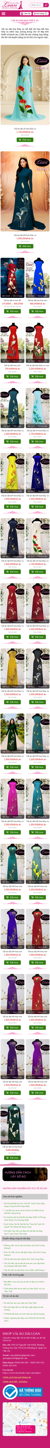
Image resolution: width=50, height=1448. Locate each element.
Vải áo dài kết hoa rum (12, 886)
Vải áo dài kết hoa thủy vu (25, 235)
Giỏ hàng (41, 13)
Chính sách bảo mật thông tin (17, 1377)
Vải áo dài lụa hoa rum (37, 300)
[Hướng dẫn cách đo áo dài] (25, 1180)
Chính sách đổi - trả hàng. (15, 1381)
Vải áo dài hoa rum (12, 365)
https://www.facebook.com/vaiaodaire (22, 1372)
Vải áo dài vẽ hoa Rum (12, 1147)
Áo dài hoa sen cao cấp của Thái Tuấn (20, 1303)
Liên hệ (27, 13)
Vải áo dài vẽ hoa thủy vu (25, 129)
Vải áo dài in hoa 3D (12, 300)
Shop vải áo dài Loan (21, 1334)
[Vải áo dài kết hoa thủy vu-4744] (25, 191)
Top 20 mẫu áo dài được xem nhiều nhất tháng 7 (24, 1270)
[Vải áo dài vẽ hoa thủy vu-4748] (25, 85)
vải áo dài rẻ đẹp (28, 1337)
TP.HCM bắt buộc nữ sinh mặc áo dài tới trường (24, 1314)
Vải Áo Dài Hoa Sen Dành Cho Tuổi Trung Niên (24, 1259)
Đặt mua (27, 140)
